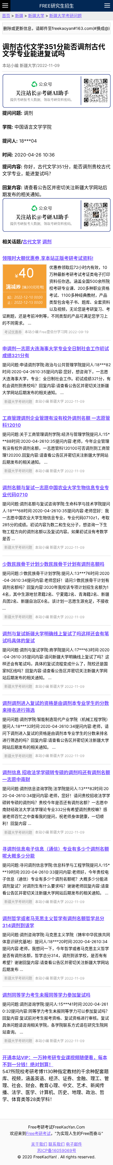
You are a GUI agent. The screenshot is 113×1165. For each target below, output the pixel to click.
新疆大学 (36, 15)
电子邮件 (74, 1144)
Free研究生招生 (56, 6)
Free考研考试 (38, 1133)
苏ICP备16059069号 (56, 1150)
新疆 (19, 15)
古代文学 (32, 242)
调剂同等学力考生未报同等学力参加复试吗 (46, 995)
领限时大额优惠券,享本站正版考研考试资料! (47, 258)
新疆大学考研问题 (65, 15)
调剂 (47, 242)
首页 (6, 15)
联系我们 (56, 1144)
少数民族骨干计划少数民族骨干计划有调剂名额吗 (53, 564)
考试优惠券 (13, 332)
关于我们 (39, 1144)
